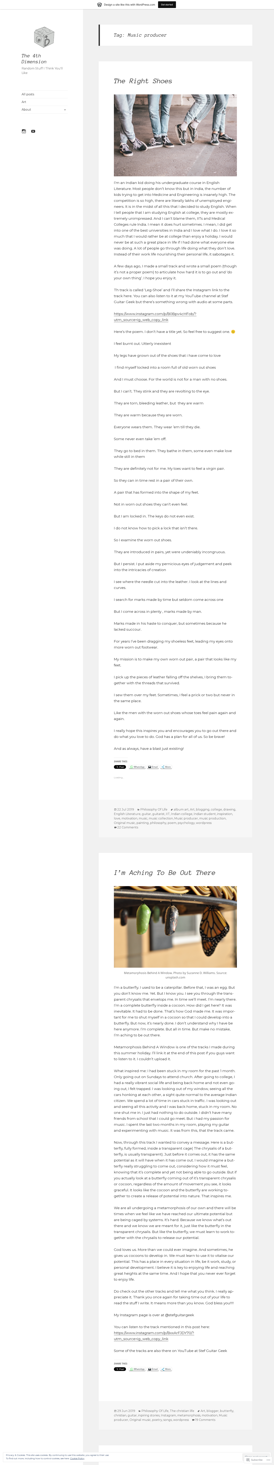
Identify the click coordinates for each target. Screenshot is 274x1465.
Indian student (205, 814)
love (117, 818)
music (143, 818)
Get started (167, 4)
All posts (28, 94)
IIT (168, 814)
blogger (213, 1411)
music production (212, 818)
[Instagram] (26, 133)
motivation (129, 818)
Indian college (181, 814)
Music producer (186, 818)
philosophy (158, 823)
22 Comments (127, 827)
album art (181, 809)
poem (172, 823)
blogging (203, 809)
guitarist (158, 814)
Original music (124, 823)
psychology (186, 823)
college (216, 809)
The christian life (182, 1411)
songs (167, 1420)
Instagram (168, 1415)
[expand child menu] (65, 110)
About (26, 109)
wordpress (204, 823)
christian (120, 1415)
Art (24, 102)
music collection (161, 818)
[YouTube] (35, 133)
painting (142, 823)
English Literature (127, 814)
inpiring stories (149, 1415)
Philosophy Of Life (153, 809)
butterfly (226, 1411)
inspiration (224, 814)
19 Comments (205, 1420)
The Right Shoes (143, 81)
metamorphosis (188, 1415)
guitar (146, 814)
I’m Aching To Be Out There (165, 872)
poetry (157, 1420)
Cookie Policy (77, 1458)
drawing (229, 809)
